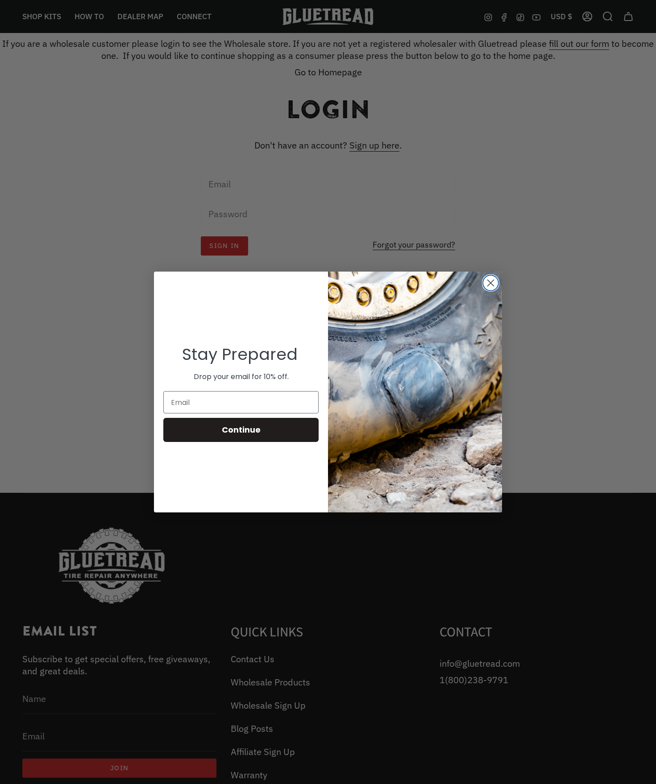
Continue (241, 429)
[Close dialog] (490, 283)
